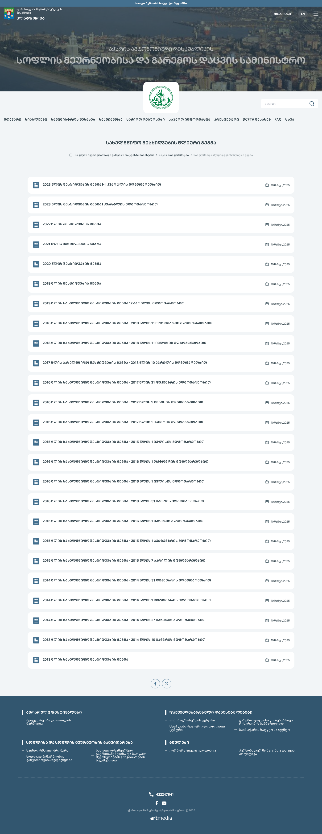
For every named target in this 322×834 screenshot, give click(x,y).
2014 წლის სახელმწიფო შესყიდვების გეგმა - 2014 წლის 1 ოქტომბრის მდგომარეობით (127, 600)
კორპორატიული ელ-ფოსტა (192, 750)
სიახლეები (36, 119)
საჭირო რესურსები (145, 119)
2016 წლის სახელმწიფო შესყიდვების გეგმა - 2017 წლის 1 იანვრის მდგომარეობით (123, 422)
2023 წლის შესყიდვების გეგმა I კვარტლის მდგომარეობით (100, 204)
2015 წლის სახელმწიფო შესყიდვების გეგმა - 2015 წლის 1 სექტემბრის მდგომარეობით (127, 541)
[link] (157, 803)
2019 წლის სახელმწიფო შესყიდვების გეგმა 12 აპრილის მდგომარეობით (114, 303)
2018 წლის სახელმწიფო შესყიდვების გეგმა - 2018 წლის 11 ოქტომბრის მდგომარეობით (127, 323)
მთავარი (282, 14)
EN (303, 14)
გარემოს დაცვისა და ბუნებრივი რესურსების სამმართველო (266, 722)
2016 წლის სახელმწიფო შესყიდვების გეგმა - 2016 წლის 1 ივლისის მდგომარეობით (124, 481)
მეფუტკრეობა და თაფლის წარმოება (48, 722)
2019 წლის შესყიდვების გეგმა (72, 283)
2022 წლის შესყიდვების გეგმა (72, 224)
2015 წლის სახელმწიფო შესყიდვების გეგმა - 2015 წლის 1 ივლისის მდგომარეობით (124, 442)
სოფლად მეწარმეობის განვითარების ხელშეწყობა (49, 758)
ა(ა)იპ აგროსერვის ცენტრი (192, 720)
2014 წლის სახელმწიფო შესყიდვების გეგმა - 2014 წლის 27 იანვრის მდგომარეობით (124, 620)
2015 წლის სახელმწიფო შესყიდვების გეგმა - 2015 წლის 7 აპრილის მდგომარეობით (124, 560)
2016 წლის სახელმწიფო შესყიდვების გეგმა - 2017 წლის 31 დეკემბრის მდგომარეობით (127, 382)
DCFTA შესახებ (257, 119)
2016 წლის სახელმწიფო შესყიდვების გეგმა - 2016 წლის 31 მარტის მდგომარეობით (123, 501)
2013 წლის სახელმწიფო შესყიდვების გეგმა (85, 659)
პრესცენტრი (226, 119)
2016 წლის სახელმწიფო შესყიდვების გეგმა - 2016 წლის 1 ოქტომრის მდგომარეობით (125, 461)
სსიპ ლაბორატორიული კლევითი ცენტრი (197, 728)
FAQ (278, 119)
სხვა (289, 119)
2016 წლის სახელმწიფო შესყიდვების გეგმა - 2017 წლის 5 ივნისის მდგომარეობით (123, 402)
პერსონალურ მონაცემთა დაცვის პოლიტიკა (267, 752)
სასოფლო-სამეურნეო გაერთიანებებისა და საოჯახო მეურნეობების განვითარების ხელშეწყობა (121, 755)
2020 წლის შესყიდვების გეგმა (72, 264)
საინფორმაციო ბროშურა (47, 750)
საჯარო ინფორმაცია (189, 119)
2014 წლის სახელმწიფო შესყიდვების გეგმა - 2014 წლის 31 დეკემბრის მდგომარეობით (127, 580)
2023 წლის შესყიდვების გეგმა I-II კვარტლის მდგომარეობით (102, 184)
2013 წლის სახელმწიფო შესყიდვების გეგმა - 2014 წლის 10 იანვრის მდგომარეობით (124, 640)
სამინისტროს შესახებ (73, 119)
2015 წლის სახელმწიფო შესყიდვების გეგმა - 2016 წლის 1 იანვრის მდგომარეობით (123, 521)
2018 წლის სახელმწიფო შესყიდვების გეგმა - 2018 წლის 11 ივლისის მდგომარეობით (124, 343)
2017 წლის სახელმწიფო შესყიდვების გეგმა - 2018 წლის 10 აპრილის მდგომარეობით (125, 362)
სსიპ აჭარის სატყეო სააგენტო (264, 729)
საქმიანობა (111, 119)
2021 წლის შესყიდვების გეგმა (72, 244)
